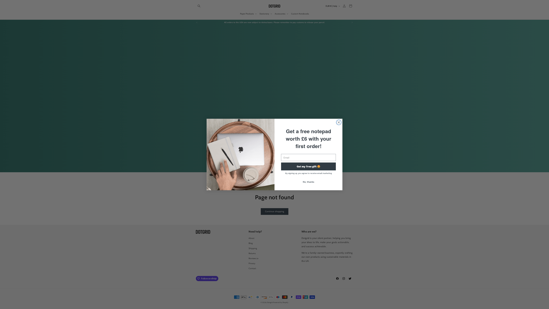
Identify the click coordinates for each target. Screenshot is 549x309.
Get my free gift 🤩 (308, 166)
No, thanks (308, 182)
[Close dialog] (338, 122)
